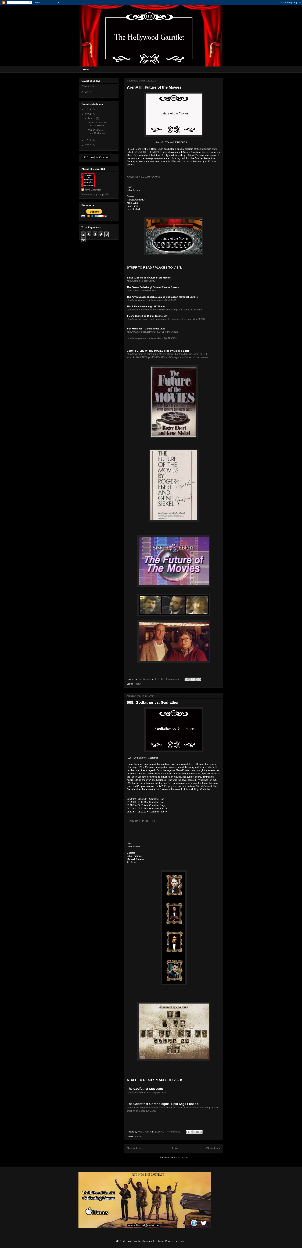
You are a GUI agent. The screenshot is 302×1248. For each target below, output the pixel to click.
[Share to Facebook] (196, 679)
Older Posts (213, 1148)
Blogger (181, 1241)
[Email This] (186, 679)
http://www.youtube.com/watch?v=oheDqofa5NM (151, 300)
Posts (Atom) (181, 1157)
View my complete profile (95, 194)
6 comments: (174, 1131)
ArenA (138, 683)
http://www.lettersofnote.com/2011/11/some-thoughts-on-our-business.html (164, 309)
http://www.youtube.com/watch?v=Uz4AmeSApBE (152, 331)
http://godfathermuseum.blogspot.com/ (146, 1092)
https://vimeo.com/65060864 (141, 290)
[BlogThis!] (189, 679)
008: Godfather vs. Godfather (153, 702)
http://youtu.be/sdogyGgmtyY (142, 281)
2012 (88, 145)
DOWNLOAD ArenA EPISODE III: (144, 177)
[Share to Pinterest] (199, 679)
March (92, 118)
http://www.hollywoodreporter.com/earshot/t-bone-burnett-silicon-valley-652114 (166, 319)
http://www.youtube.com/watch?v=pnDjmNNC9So (152, 338)
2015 (88, 109)
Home (85, 69)
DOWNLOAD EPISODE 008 (141, 821)
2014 (88, 114)
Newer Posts (135, 1148)
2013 (88, 140)
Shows (138, 1136)
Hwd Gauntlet (93, 189)
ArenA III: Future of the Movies (154, 87)
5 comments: (173, 679)
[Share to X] (193, 679)
